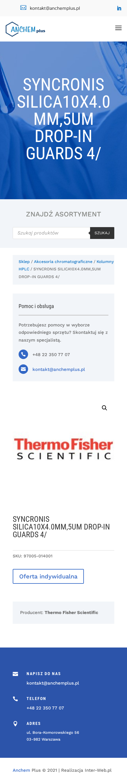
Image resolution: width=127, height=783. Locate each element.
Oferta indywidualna (48, 576)
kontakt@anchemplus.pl (58, 369)
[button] (104, 408)
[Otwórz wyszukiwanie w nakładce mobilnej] (63, 233)
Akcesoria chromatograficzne (63, 261)
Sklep (24, 261)
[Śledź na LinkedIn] (119, 8)
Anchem (21, 770)
